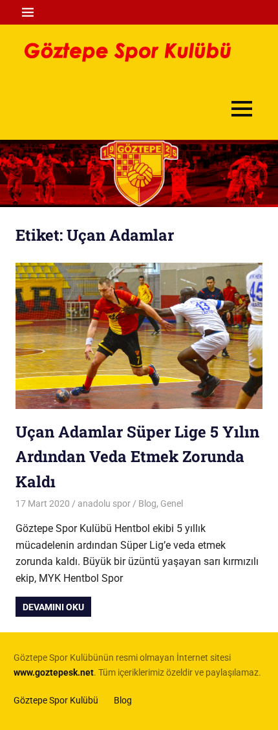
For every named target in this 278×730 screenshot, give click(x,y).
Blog (147, 503)
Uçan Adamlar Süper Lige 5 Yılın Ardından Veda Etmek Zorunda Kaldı (137, 456)
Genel (171, 503)
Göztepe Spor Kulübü (56, 700)
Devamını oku (53, 607)
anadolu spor (104, 503)
